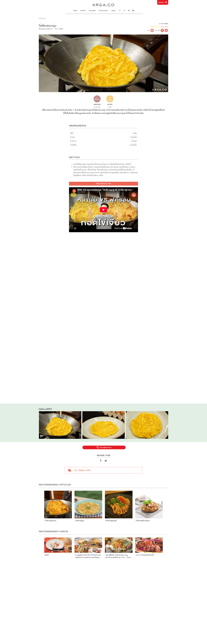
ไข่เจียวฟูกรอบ (50, 520)
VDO (103, 183)
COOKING (92, 11)
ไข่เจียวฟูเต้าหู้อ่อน (143, 520)
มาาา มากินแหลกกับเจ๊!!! (145, 555)
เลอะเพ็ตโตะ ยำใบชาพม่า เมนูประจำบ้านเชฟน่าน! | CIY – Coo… (118, 556)
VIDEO (113, 11)
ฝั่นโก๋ (47, 555)
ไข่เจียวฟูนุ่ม (79, 520)
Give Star (164, 27)
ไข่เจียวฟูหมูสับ (111, 520)
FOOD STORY (103, 11)
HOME (75, 11)
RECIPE (83, 11)
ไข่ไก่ (88, 470)
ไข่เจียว (82, 470)
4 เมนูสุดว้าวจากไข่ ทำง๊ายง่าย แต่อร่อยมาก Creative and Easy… (88, 556)
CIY (76, 470)
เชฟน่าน (49, 29)
